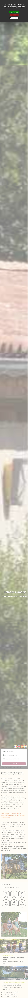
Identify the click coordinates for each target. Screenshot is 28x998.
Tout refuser (14, 15)
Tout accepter (14, 12)
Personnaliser (14, 18)
